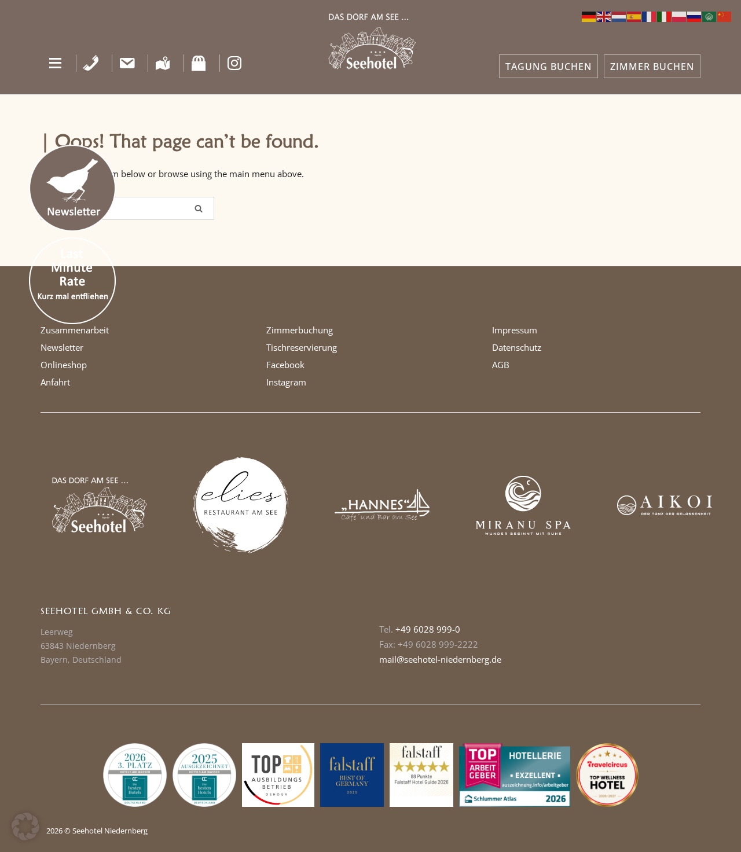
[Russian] (694, 15)
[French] (649, 15)
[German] (589, 15)
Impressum (514, 330)
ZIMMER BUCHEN (652, 66)
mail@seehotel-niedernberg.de (440, 659)
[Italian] (664, 15)
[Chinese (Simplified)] (724, 15)
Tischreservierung (301, 347)
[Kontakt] (127, 63)
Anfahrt (55, 382)
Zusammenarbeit (75, 330)
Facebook (285, 364)
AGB (500, 364)
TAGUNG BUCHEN (548, 66)
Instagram (286, 382)
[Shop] (199, 63)
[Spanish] (634, 15)
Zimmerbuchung (299, 330)
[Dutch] (619, 15)
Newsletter (62, 347)
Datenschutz (516, 347)
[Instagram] (235, 63)
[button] (55, 63)
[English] (604, 15)
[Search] (198, 208)
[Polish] (679, 15)
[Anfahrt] (163, 63)
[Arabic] (709, 15)
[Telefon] (91, 63)
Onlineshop (64, 364)
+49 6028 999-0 (427, 629)
